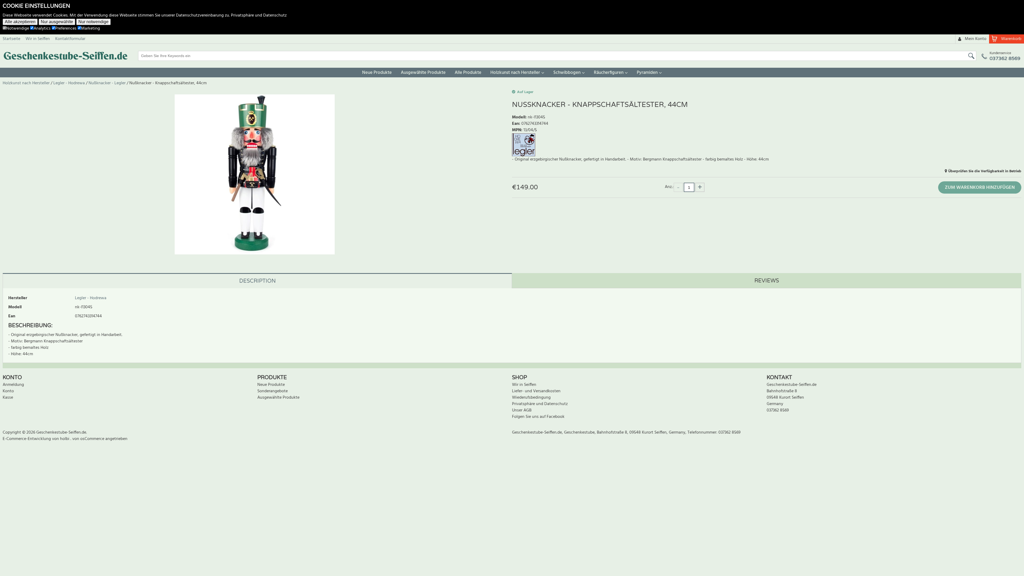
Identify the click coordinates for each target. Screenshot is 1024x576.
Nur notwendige (93, 21)
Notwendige (17, 28)
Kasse (8, 397)
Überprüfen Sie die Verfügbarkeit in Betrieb (984, 171)
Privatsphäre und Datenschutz (259, 15)
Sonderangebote (272, 391)
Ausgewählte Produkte (423, 72)
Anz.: (669, 186)
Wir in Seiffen (38, 38)
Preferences (66, 28)
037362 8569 (778, 410)
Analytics (42, 28)
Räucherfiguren (608, 72)
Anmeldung (13, 384)
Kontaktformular (70, 38)
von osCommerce (88, 438)
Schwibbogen (567, 72)
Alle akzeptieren (20, 21)
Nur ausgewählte (57, 21)
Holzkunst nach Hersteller (515, 72)
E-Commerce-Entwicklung (27, 438)
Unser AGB (521, 410)
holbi (65, 438)
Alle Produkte (468, 72)
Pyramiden (647, 72)
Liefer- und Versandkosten (536, 391)
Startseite (11, 38)
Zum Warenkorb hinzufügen (980, 187)
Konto (8, 391)
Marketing (90, 28)
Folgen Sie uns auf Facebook (538, 416)
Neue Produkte (377, 72)
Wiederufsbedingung (531, 397)
